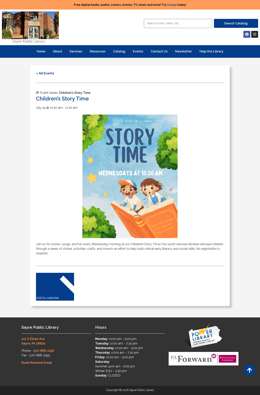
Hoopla (172, 4)
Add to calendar (48, 298)
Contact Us (159, 51)
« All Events (45, 73)
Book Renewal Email (37, 362)
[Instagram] (254, 34)
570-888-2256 (44, 350)
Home (41, 51)
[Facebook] (246, 34)
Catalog (119, 51)
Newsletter (183, 51)
